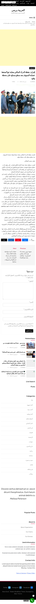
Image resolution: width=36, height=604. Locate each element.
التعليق (31, 281)
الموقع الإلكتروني (28, 316)
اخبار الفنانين (29, 423)
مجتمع (2, 5)
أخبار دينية (22, 1)
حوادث (27, 3)
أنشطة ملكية (16, 1)
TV (32, 400)
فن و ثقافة (14, 5)
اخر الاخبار (3, 1)
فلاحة (31, 464)
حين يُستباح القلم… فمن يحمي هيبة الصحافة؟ (13, 352)
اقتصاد (31, 432)
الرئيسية (32, 3)
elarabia (32, 81)
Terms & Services (21, 573)
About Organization (27, 527)
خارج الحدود (22, 3)
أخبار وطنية (32, 68)
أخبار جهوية (27, 1)
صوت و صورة (29, 460)
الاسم (31, 302)
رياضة (17, 3)
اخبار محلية (9, 1)
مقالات (31, 474)
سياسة (31, 455)
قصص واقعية (8, 5)
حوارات (31, 441)
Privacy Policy (31, 573)
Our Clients (29, 532)
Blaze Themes (18, 593)
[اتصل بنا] (32, 600)
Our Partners (29, 536)
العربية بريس (18, 10)
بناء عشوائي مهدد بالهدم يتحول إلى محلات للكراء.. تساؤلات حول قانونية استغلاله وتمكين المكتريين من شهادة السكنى (13, 363)
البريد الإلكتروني (28, 309)
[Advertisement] (18, 47)
